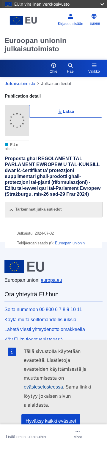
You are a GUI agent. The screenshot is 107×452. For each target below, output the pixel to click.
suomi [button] (95, 23)
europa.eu (51, 280)
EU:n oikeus (11, 147)
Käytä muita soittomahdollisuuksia (40, 319)
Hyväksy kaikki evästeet (51, 421)
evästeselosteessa (43, 386)
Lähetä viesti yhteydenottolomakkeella (44, 329)
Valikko (94, 71)
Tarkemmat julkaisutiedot (38, 209)
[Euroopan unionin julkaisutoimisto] (23, 20)
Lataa (68, 111)
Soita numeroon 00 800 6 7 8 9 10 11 (43, 309)
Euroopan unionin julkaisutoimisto (35, 44)
